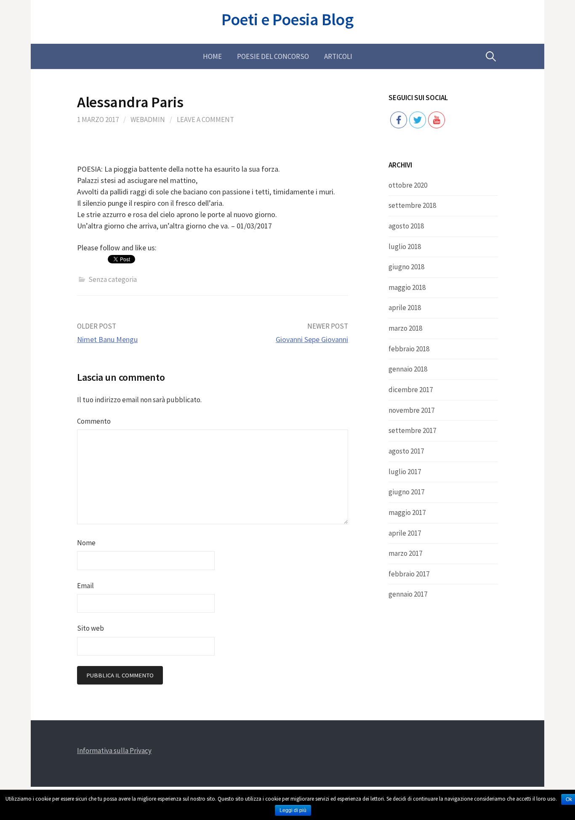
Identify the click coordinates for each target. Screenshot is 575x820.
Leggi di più (293, 810)
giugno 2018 (406, 266)
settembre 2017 (412, 430)
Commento (94, 421)
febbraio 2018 (409, 348)
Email (85, 585)
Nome (86, 542)
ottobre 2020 (408, 185)
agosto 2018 (406, 226)
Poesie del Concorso (273, 56)
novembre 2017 (411, 410)
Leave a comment (205, 119)
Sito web (90, 628)
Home (212, 56)
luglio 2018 (405, 246)
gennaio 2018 (408, 369)
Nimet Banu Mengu (107, 339)
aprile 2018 (405, 307)
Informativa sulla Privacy (114, 750)
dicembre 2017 (411, 389)
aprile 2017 (405, 533)
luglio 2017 (405, 471)
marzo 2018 (405, 328)
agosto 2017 (406, 451)
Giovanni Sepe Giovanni (312, 339)
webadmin (147, 119)
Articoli (338, 56)
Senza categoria (112, 279)
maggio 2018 (407, 287)
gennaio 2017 (408, 594)
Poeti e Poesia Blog (287, 19)
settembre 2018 (412, 205)
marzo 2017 (405, 553)
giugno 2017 (406, 491)
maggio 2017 (407, 512)
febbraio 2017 (409, 574)
